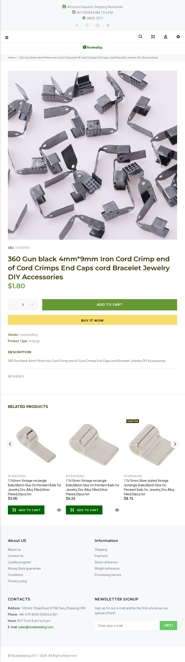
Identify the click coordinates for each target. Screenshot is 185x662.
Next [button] (175, 444)
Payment (101, 556)
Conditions (15, 575)
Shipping (101, 549)
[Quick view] (58, 510)
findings (34, 341)
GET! (168, 625)
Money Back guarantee (24, 568)
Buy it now (92, 320)
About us (14, 549)
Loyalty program (19, 562)
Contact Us (15, 556)
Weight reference (107, 568)
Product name (38, 644)
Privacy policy (17, 581)
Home (11, 57)
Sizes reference (106, 562)
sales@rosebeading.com (35, 627)
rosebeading (28, 335)
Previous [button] (10, 444)
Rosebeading (17, 476)
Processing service (108, 575)
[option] (35, 461)
